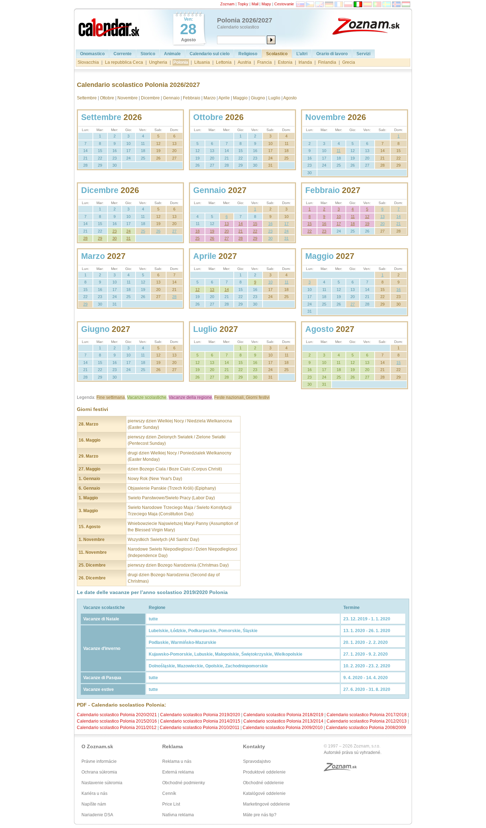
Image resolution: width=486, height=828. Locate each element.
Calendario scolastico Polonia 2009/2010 (283, 727)
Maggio (240, 97)
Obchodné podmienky (183, 782)
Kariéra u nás (94, 793)
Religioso (247, 53)
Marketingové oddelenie (266, 804)
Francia (264, 62)
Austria (244, 62)
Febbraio (191, 97)
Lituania (202, 62)
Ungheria (158, 62)
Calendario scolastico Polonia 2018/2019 (283, 714)
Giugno (258, 97)
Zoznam (227, 4)
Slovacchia (88, 62)
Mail (255, 4)
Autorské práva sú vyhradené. (352, 752)
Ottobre (107, 97)
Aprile (224, 97)
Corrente (122, 53)
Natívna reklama (178, 814)
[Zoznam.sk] (371, 25)
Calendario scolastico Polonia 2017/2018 (367, 714)
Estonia (285, 62)
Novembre (127, 97)
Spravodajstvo (257, 761)
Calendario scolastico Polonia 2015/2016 (117, 721)
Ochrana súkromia (99, 772)
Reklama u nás (176, 761)
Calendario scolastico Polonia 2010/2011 (199, 727)
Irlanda (305, 62)
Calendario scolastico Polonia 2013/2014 (283, 721)
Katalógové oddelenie (264, 793)
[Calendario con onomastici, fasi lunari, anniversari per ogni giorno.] (109, 25)
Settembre (87, 97)
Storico (148, 53)
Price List (171, 804)
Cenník (169, 793)
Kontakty (254, 746)
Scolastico (276, 53)
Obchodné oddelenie (263, 782)
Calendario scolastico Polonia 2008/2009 (366, 727)
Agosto (290, 97)
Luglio (274, 97)
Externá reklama (178, 772)
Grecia (348, 62)
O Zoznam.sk (97, 746)
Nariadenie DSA (97, 814)
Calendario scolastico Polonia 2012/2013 (367, 721)
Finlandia (327, 62)
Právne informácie (99, 761)
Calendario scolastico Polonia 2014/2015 (200, 721)
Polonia (180, 62)
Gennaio (171, 97)
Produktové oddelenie (264, 772)
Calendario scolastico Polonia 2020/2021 (117, 714)
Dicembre (150, 97)
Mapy (266, 4)
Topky (243, 4)
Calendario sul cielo (209, 53)
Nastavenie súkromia (101, 782)
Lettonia (224, 62)
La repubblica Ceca (124, 62)
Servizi (363, 53)
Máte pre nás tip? (259, 814)
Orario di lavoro (332, 53)
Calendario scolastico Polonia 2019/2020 (200, 714)
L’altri (301, 53)
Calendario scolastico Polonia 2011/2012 (117, 727)
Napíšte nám (93, 804)
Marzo (210, 97)
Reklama (172, 746)
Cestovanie (284, 4)
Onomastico (92, 53)
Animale (172, 53)
